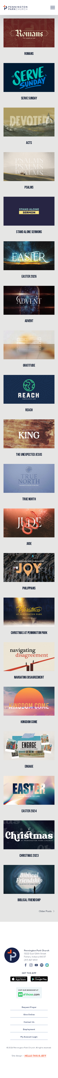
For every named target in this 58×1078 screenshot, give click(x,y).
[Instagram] (31, 965)
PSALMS (29, 187)
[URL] (47, 965)
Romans (29, 53)
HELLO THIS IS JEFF (35, 1055)
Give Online (29, 1014)
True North (29, 499)
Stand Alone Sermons (29, 232)
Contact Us (29, 1022)
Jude (29, 543)
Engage (29, 766)
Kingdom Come (29, 722)
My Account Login (28, 1037)
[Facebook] (25, 965)
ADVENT (29, 321)
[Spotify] (41, 965)
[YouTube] (36, 965)
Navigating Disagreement (29, 677)
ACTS (29, 143)
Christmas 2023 (29, 855)
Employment (29, 1029)
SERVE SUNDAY (29, 98)
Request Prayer (29, 1007)
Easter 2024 (29, 811)
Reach (29, 410)
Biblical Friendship (29, 900)
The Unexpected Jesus (29, 454)
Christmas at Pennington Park (29, 633)
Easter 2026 (29, 276)
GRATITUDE (29, 365)
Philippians (28, 588)
